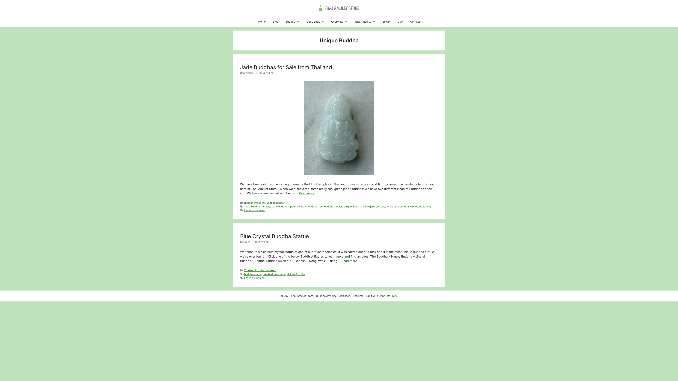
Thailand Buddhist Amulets (260, 270)
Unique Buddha (352, 206)
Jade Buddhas (275, 202)
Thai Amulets (363, 21)
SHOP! (386, 21)
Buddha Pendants (254, 202)
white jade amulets (374, 206)
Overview (337, 21)
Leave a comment (254, 210)
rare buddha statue (274, 274)
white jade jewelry (420, 206)
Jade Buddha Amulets (257, 206)
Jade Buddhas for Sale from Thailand (286, 67)
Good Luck (313, 21)
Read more (306, 193)
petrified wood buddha (303, 206)
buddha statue (252, 274)
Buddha (290, 21)
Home (262, 21)
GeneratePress (388, 296)
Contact (415, 21)
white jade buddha (398, 206)
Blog (275, 21)
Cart (400, 21)
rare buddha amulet (330, 206)
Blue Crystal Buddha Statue (274, 236)
